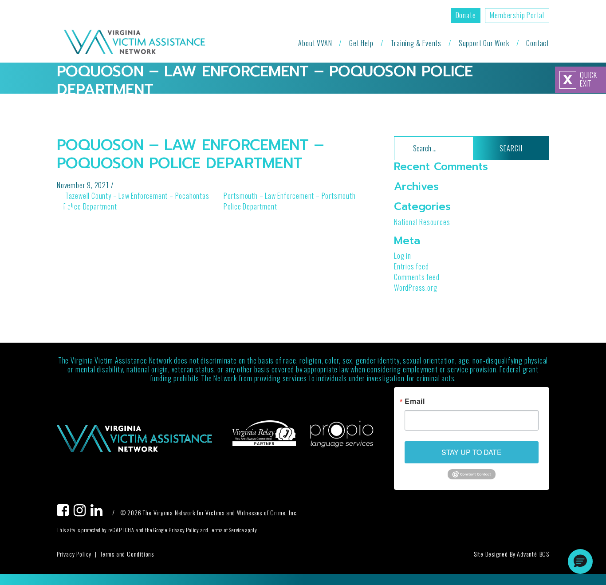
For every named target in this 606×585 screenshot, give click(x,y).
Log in (402, 255)
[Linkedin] (99, 512)
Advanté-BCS (533, 553)
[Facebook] (65, 512)
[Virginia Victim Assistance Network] (134, 43)
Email (415, 401)
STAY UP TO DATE (471, 452)
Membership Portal (517, 15)
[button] (580, 561)
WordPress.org (415, 287)
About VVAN (315, 43)
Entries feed (411, 266)
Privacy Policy (74, 553)
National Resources (422, 222)
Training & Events (415, 43)
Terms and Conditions (127, 553)
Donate (466, 15)
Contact (537, 43)
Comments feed (416, 277)
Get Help (361, 43)
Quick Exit (580, 79)
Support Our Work (484, 43)
